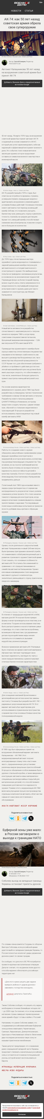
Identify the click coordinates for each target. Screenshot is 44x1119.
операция (20, 1067)
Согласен (22, 1114)
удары (20, 1070)
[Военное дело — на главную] (22, 3)
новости (16, 11)
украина (31, 1067)
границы (7, 1067)
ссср (24, 806)
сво (13, 1070)
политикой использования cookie (19, 1108)
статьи (29, 11)
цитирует (10, 994)
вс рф (6, 1070)
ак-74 (5, 806)
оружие (33, 806)
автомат (15, 806)
